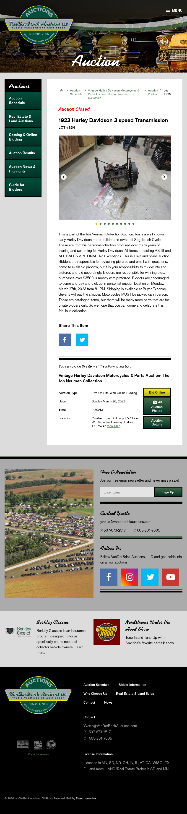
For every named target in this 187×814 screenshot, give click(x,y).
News (108, 702)
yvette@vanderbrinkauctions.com (125, 521)
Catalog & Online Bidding (23, 136)
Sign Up (168, 492)
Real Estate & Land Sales (135, 693)
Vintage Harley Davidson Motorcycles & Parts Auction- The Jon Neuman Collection (113, 94)
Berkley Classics (52, 622)
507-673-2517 (115, 530)
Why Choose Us (95, 693)
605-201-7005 (148, 530)
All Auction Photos (157, 406)
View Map (113, 426)
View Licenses (38, 754)
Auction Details (157, 422)
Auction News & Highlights (22, 168)
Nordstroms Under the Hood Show (147, 625)
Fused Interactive (86, 798)
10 (133, 224)
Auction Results (22, 153)
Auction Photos (153, 92)
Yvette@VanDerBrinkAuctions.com (110, 725)
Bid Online (157, 392)
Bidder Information (132, 684)
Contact (89, 702)
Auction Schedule (17, 100)
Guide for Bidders (16, 187)
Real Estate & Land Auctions (21, 118)
